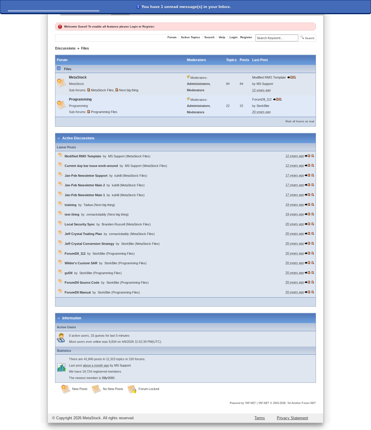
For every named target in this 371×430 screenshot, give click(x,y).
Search (209, 37)
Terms (259, 418)
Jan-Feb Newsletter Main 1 (85, 195)
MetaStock (78, 77)
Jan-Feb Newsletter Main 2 (85, 185)
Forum (172, 37)
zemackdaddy (96, 214)
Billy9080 (108, 378)
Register (148, 26)
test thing (72, 214)
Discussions (65, 48)
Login (134, 26)
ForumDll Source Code (82, 282)
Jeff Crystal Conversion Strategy (89, 243)
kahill (117, 175)
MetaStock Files (102, 90)
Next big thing (128, 90)
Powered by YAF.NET (243, 403)
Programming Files (104, 112)
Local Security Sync (80, 224)
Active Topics (190, 37)
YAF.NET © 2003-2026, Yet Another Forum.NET (287, 403)
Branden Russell (113, 224)
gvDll (68, 273)
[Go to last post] (290, 77)
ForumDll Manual (78, 292)
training (71, 205)
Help (222, 37)
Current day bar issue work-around (91, 165)
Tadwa (88, 205)
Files (85, 48)
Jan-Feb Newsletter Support (86, 175)
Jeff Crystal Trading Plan (83, 234)
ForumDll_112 (262, 99)
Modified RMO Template (269, 77)
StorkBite (263, 106)
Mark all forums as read (299, 121)
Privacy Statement (292, 418)
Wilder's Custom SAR (81, 263)
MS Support (265, 83)
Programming (80, 99)
